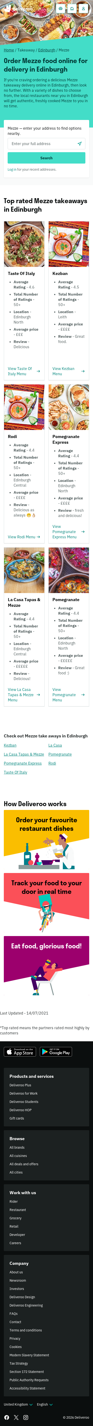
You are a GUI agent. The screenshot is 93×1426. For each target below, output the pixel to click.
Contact (15, 1322)
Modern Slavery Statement (29, 1355)
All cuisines (18, 1156)
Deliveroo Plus (20, 1085)
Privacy (15, 1338)
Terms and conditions (26, 1330)
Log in (12, 169)
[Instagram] (26, 1417)
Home (9, 50)
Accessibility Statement (27, 1388)
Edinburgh (46, 50)
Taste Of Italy (15, 772)
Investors (17, 1289)
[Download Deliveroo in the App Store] (20, 1051)
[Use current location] (79, 143)
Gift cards (17, 1118)
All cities (16, 1172)
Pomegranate (60, 754)
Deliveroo (18, 8)
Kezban (10, 745)
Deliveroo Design (22, 1297)
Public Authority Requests (29, 1380)
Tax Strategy (19, 1363)
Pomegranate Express (23, 763)
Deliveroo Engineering (26, 1305)
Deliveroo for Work (23, 1093)
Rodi (52, 763)
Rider (14, 1201)
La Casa (55, 745)
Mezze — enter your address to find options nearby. (45, 131)
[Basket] (60, 8)
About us (16, 1272)
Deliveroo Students (24, 1102)
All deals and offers (24, 1164)
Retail (14, 1226)
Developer (17, 1235)
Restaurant (18, 1210)
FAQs (14, 1314)
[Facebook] (7, 1417)
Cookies (16, 1347)
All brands (17, 1147)
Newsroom (18, 1280)
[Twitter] (16, 1417)
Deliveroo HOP (20, 1110)
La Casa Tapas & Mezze (24, 754)
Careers (15, 1243)
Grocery (15, 1218)
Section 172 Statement (27, 1372)
